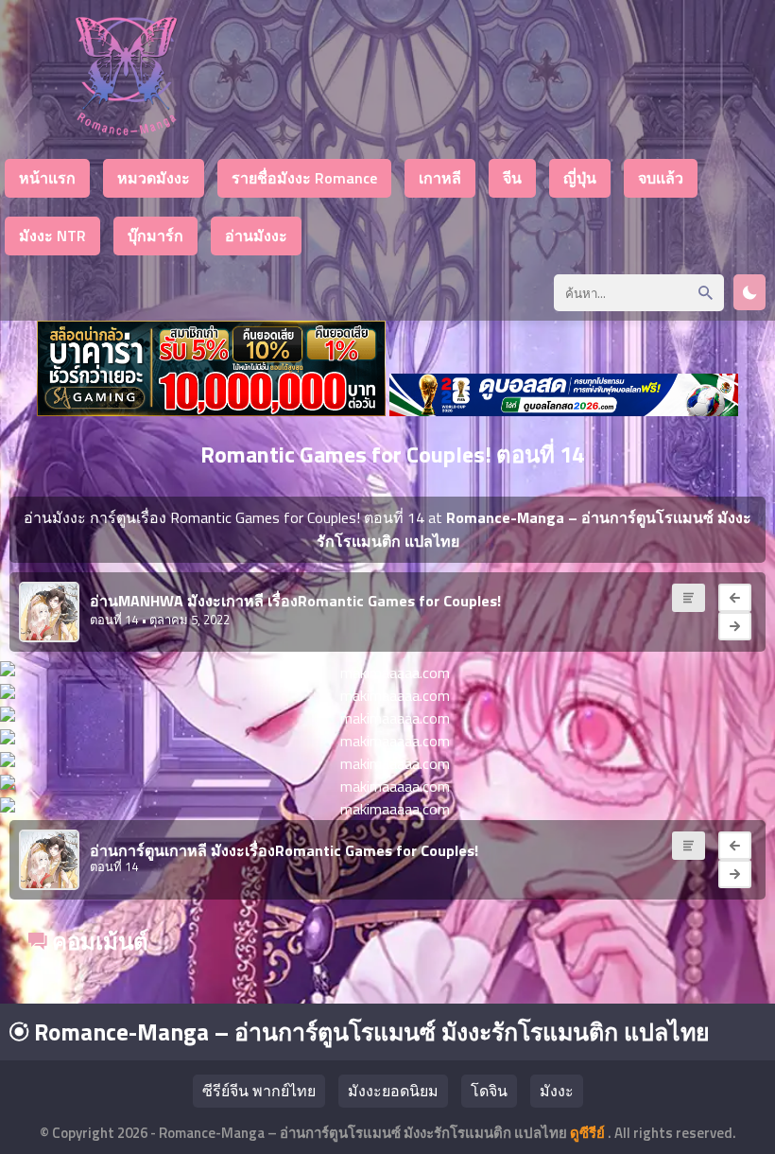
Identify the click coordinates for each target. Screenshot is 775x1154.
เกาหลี (440, 177)
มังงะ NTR (52, 235)
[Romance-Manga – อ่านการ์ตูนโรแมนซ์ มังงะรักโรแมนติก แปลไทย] (126, 130)
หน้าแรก (47, 177)
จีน (512, 177)
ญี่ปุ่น (579, 177)
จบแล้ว (660, 177)
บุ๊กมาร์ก (155, 235)
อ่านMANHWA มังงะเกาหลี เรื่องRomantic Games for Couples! (295, 600)
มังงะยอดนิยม (393, 1090)
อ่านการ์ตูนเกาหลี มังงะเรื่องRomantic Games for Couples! (284, 850)
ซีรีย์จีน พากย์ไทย (259, 1090)
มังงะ (557, 1090)
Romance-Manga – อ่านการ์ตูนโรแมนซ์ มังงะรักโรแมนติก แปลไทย (369, 1032)
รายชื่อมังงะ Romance (304, 177)
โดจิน (489, 1090)
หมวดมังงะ (153, 177)
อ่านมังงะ (256, 235)
